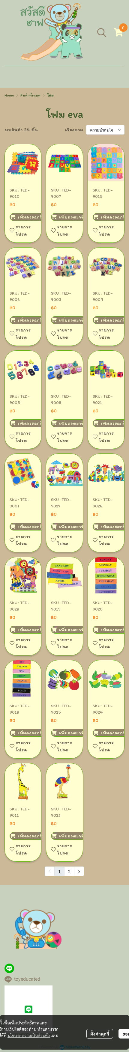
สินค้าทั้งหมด (30, 95)
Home (9, 95)
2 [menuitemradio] (69, 871)
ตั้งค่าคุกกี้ (99, 1033)
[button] (101, 32)
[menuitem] (79, 871)
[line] (9, 968)
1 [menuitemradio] (59, 871)
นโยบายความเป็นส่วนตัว (29, 1035)
